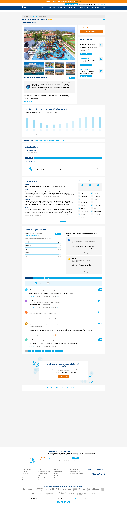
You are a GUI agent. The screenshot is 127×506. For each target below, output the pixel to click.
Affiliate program (58, 471)
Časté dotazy (41, 469)
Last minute (83, 42)
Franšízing (56, 477)
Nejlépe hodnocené (50, 278)
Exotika (24, 475)
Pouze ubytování (84, 58)
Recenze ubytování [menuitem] (49, 140)
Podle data (28, 278)
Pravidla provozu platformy (76, 473)
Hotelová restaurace (85, 217)
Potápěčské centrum (98, 205)
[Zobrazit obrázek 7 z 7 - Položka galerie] (70, 72)
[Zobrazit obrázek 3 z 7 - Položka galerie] (59, 65)
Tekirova (45, 10)
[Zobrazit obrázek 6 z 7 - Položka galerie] (59, 72)
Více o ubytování (28, 101)
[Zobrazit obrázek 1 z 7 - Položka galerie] (34, 68)
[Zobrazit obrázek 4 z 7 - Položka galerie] (70, 65)
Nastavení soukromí (75, 471)
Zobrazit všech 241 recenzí (30, 79)
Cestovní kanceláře (26, 469)
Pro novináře (57, 469)
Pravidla (42, 326)
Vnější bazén (96, 193)
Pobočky (56, 475)
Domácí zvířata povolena (98, 214)
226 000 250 (98, 473)
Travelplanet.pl (78, 498)
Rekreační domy (26, 482)
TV (81, 199)
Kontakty (56, 482)
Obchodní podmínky (42, 473)
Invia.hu (72, 498)
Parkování (24, 477)
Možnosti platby (42, 477)
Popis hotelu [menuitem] (38, 140)
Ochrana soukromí (74, 469)
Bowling (83, 214)
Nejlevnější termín (85, 69)
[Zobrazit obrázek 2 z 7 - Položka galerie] (49, 65)
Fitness (95, 208)
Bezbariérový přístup (98, 211)
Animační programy (85, 211)
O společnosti (57, 480)
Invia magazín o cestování (44, 480)
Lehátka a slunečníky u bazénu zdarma (98, 196)
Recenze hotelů (26, 480)
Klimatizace (83, 193)
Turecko (35, 10)
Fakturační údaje (42, 475)
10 (57, 350)
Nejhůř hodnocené (38, 278)
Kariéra (56, 473)
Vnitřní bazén (84, 196)
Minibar (95, 199)
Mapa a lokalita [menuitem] (60, 140)
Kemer (40, 10)
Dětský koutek (84, 202)
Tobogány (83, 208)
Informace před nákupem (44, 471)
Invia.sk (68, 498)
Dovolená (29, 10)
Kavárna (95, 217)
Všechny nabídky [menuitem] (28, 140)
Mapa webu (41, 482)
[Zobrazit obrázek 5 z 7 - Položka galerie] (49, 72)
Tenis (95, 202)
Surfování (83, 205)
